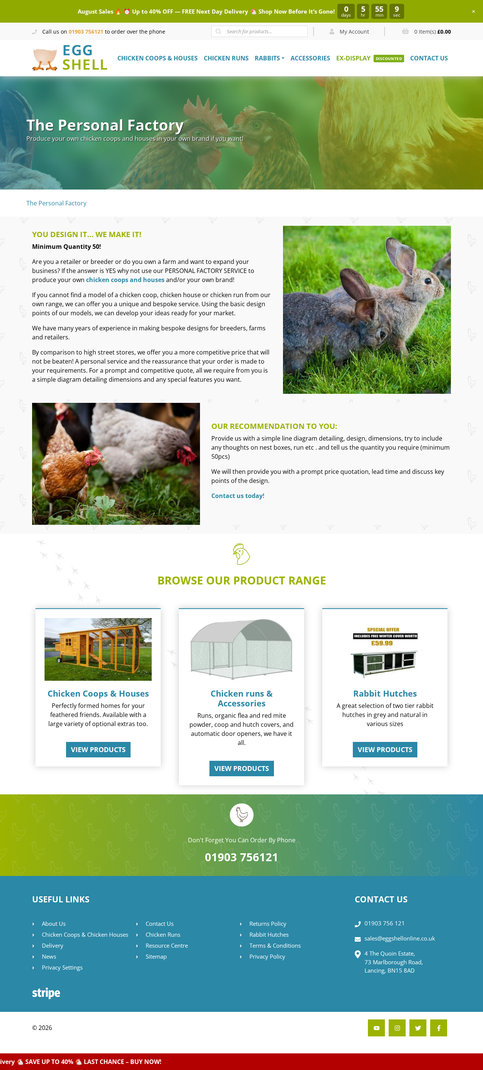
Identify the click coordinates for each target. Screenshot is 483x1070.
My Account (353, 31)
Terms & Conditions (275, 945)
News (49, 956)
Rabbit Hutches (269, 934)
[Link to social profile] (438, 1027)
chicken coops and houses (125, 280)
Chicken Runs (226, 58)
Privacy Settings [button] (62, 967)
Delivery (52, 945)
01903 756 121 (385, 923)
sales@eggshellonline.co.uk (400, 938)
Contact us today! (238, 496)
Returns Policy (267, 923)
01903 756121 (86, 31)
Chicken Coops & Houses (157, 58)
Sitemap (156, 956)
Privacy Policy (267, 956)
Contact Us (429, 58)
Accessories (310, 58)
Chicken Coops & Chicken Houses (85, 934)
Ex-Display (353, 58)
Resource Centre (167, 945)
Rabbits (267, 58)
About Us (54, 923)
